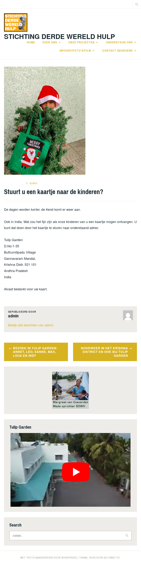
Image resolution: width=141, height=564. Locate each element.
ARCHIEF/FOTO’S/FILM (75, 50)
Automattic (112, 557)
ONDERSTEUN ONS (119, 42)
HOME (31, 42)
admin (33, 183)
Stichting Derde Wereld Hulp (59, 36)
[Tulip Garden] (70, 470)
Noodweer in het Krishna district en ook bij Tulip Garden (104, 352)
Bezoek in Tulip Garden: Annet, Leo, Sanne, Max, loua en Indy (35, 352)
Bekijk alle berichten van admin (31, 325)
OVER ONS (49, 42)
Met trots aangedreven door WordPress (48, 557)
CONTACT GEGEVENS (117, 50)
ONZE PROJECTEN (81, 42)
